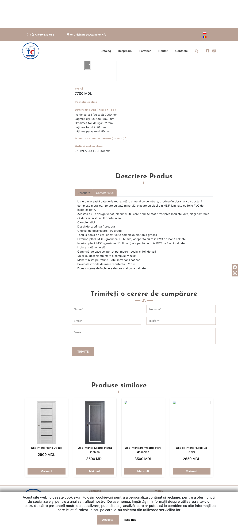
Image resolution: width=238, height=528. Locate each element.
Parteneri (145, 51)
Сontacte (181, 51)
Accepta (107, 519)
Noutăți (163, 51)
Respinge (130, 519)
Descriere (84, 193)
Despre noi (125, 51)
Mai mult (46, 471)
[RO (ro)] (204, 36)
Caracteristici (105, 193)
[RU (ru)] (204, 32)
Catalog (106, 51)
